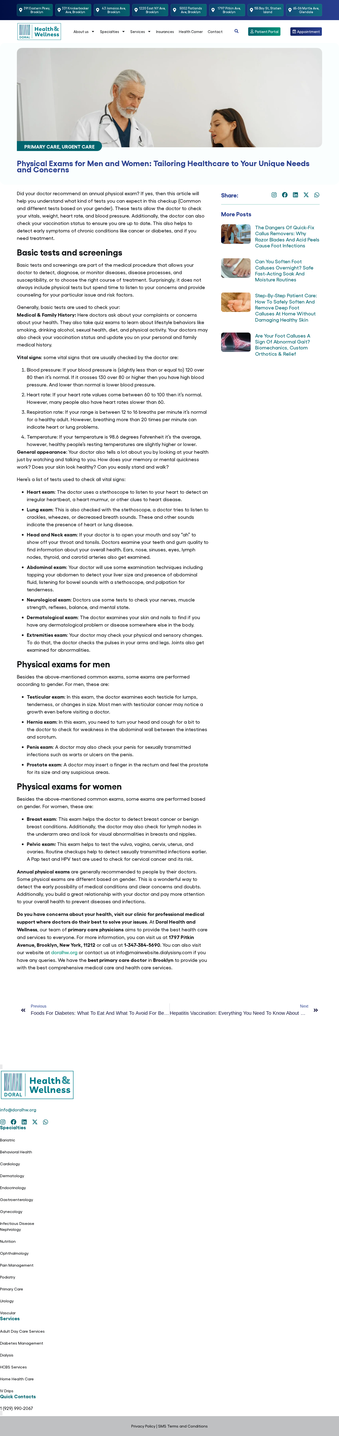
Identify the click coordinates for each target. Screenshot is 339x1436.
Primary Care (41, 146)
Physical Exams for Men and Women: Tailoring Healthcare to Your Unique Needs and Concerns (163, 166)
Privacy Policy (143, 1426)
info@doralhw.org (18, 1109)
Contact (215, 31)
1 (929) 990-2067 (16, 1408)
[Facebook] (285, 195)
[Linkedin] (295, 195)
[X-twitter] (306, 195)
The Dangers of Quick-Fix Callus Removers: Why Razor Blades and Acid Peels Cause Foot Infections (287, 236)
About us (81, 31)
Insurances (165, 31)
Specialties (109, 31)
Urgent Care (78, 146)
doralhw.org (64, 952)
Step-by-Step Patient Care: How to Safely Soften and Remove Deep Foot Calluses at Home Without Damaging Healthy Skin (286, 307)
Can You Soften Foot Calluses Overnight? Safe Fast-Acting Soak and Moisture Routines (284, 270)
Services (137, 31)
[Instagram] (274, 195)
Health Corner (191, 31)
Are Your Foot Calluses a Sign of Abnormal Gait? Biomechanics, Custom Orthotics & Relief (282, 344)
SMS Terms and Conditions (183, 1426)
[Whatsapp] (317, 195)
